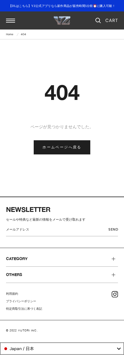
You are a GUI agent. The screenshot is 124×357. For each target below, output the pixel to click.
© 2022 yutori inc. (22, 330)
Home (9, 34)
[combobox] (62, 349)
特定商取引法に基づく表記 (24, 309)
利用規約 (12, 294)
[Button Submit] (114, 230)
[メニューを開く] (10, 21)
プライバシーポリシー (21, 301)
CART (111, 20)
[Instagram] (115, 294)
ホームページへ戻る (62, 147)
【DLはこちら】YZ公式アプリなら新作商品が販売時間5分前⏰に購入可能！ (62, 6)
